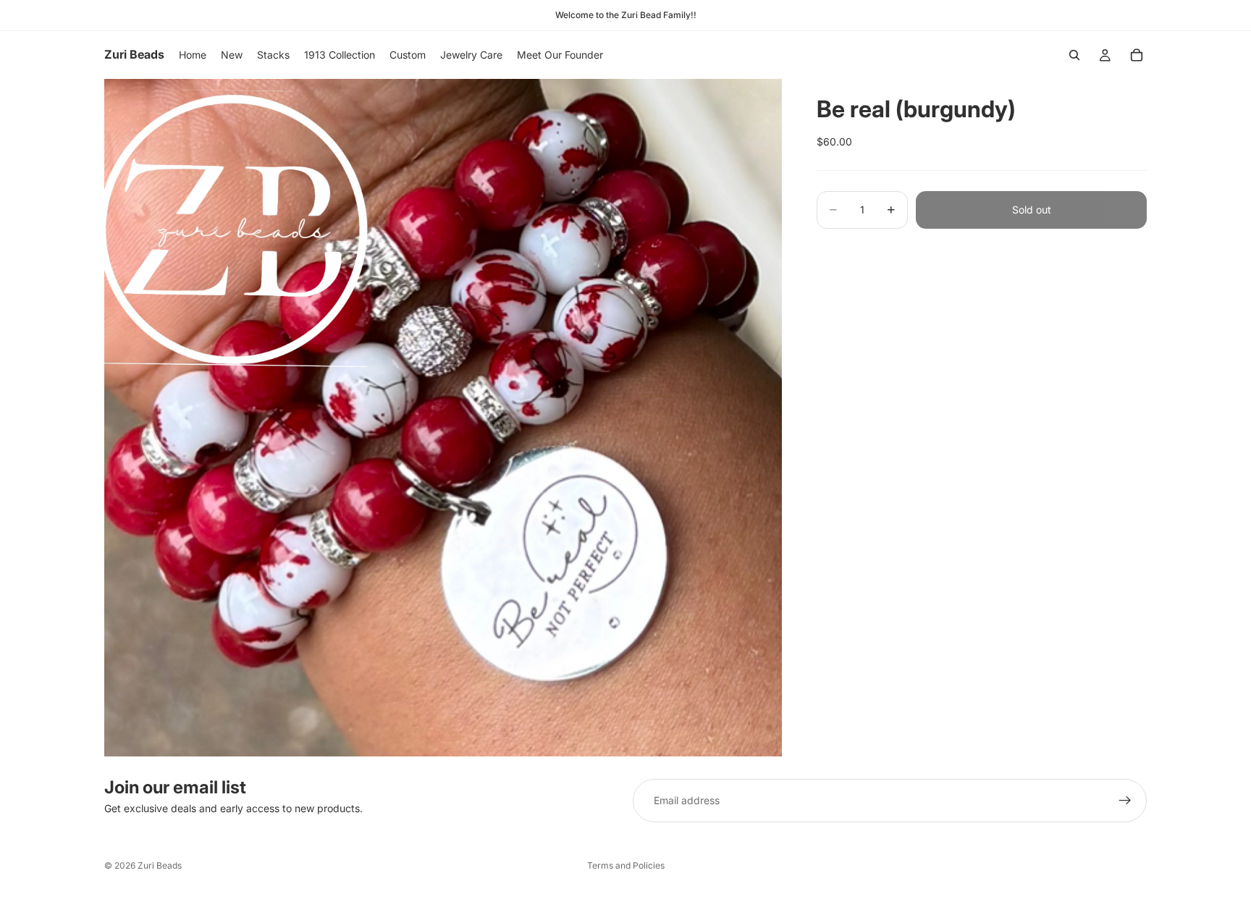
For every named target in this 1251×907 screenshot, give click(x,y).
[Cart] (1137, 55)
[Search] (1074, 55)
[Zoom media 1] (443, 417)
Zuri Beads (160, 865)
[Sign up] (1125, 800)
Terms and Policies (626, 865)
